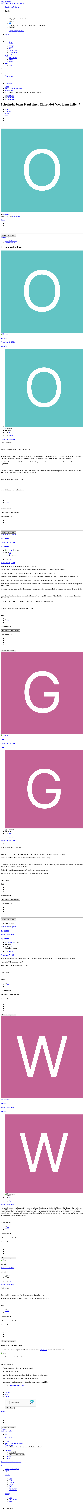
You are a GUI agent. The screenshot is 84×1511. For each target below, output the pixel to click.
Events (11, 47)
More (10, 54)
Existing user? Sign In (12, 7)
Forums (11, 45)
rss (6, 1434)
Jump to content (6, 2)
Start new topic (10, 243)
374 (10, 554)
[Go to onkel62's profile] (42, 211)
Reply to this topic (11, 241)
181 (10, 833)
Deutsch (12, 1452)
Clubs (11, 43)
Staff (10, 48)
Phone (7, 1396)
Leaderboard (13, 52)
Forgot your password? (16, 31)
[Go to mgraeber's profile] (5, 534)
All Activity (13, 58)
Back (10, 1479)
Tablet (7, 1394)
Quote (7, 502)
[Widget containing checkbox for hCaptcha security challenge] (20, 1403)
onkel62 (6, 214)
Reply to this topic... (7, 1364)
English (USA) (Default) (17, 1454)
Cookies (7, 1458)
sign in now (43, 1350)
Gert (3, 739)
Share (3, 220)
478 (10, 1197)
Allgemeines (16, 216)
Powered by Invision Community (11, 1462)
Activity (7, 56)
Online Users (13, 50)
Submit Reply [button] (10, 1408)
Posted (8, 342)
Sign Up (7, 34)
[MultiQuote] (6, 619)
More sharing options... (8, 235)
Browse (7, 41)
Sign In (12, 27)
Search (11, 59)
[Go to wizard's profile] (42, 1098)
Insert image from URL (16, 1385)
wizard (4, 1103)
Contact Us (8, 1456)
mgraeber (5, 538)
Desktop (7, 1392)
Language (8, 1450)
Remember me (13, 25)
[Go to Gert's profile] (42, 733)
